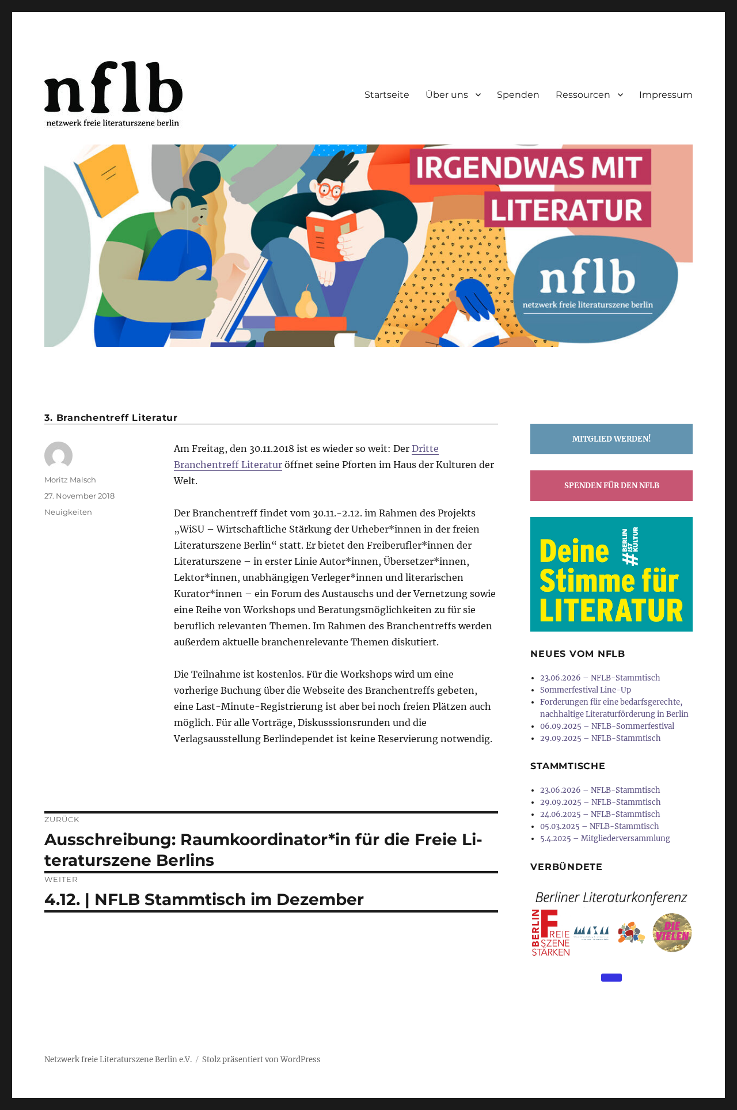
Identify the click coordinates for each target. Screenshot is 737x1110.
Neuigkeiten (68, 511)
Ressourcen (583, 94)
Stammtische (567, 766)
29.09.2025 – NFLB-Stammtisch (600, 738)
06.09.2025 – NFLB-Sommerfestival (607, 726)
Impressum (666, 94)
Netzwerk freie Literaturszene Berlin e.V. (118, 1060)
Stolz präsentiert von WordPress (261, 1060)
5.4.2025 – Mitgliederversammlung (605, 838)
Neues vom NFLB (577, 653)
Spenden (518, 94)
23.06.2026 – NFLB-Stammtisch (600, 678)
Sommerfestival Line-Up (585, 690)
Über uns (447, 94)
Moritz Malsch (70, 479)
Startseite (386, 94)
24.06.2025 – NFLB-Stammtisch (600, 814)
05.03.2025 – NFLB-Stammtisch (599, 826)
